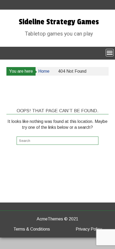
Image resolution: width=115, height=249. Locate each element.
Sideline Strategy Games (59, 22)
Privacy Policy (89, 229)
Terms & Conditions (31, 229)
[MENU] (110, 52)
